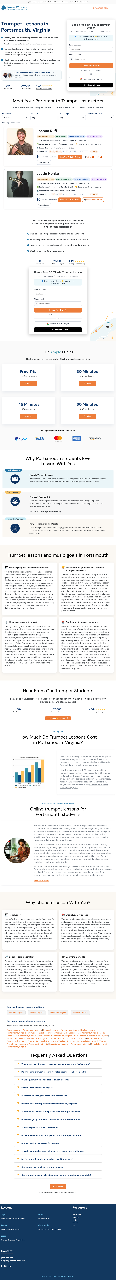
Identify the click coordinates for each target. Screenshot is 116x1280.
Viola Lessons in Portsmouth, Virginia (91, 1035)
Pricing (75, 1220)
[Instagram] (5, 1266)
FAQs (74, 1226)
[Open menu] (112, 8)
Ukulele (17, 1229)
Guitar (17, 1218)
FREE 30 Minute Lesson (59, 2)
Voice (8, 1218)
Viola (44, 1218)
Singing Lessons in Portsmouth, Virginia (61, 1030)
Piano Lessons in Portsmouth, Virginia (24, 1030)
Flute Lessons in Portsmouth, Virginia (55, 1035)
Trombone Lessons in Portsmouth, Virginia (86, 1041)
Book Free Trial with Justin (69, 200)
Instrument (7, 114)
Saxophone (42, 1229)
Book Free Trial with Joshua (70, 157)
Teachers (76, 1217)
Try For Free (58, 1186)
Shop (107, 654)
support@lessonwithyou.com (13, 1261)
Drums (22, 1218)
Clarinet (54, 1229)
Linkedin (10, 1266)
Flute (48, 1229)
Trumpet (4, 1240)
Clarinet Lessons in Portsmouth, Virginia (67, 1038)
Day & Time (35, 114)
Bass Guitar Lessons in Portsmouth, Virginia (69, 1044)
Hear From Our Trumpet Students (58, 691)
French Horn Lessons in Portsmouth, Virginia (27, 1044)
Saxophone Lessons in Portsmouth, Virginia (27, 1038)
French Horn (20, 1240)
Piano (3, 1218)
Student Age (64, 114)
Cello (48, 1218)
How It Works (77, 1214)
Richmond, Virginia (58, 1012)
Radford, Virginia (16, 1012)
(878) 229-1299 (7, 1258)
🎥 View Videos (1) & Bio (93, 200)
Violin (12, 1218)
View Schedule (43, 162)
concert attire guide (81, 605)
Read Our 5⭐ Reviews (56, 718)
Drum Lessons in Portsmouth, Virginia (45, 1033)
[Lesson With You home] (14, 8)
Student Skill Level (94, 114)
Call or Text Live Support (101, 8)
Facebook (1, 1266)
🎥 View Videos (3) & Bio (94, 157)
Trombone (12, 1240)
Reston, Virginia (37, 1012)
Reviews (76, 1223)
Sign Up (28, 383)
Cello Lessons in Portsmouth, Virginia (81, 1033)
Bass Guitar (10, 1229)
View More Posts (41, 880)
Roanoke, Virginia (80, 1012)
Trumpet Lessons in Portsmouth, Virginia (46, 1041)
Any (33, 117)
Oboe (59, 1229)
